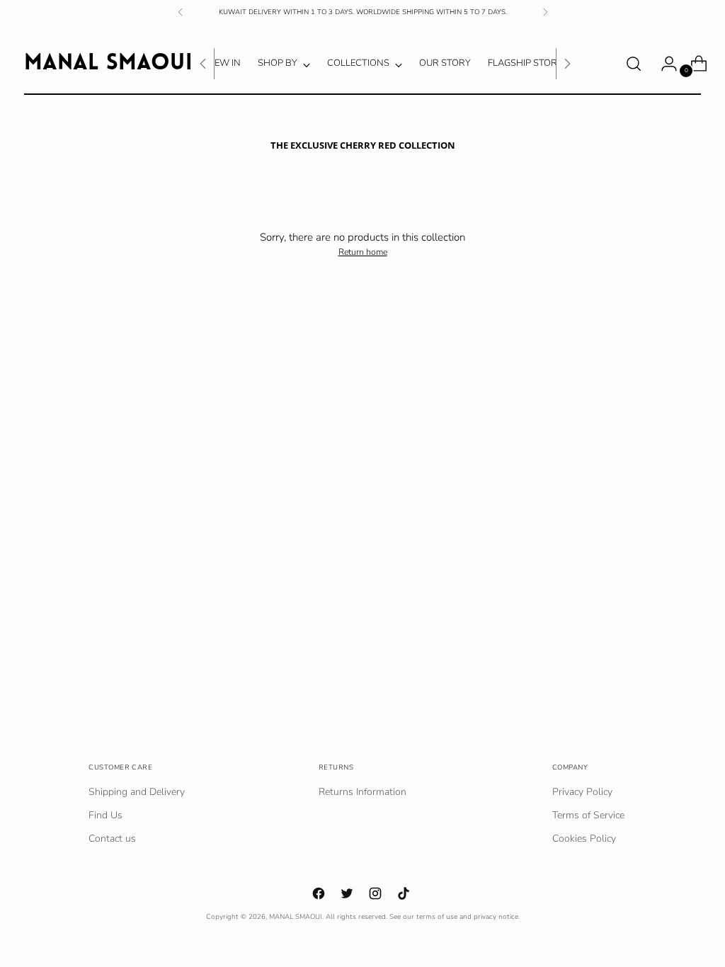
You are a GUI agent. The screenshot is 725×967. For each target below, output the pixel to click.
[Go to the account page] (663, 64)
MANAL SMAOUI (295, 916)
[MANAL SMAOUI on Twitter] (348, 895)
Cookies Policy (584, 838)
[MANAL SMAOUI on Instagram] (376, 895)
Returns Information (362, 792)
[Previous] (180, 12)
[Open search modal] (634, 64)
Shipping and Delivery (137, 792)
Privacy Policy (582, 792)
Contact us (112, 838)
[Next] (545, 12)
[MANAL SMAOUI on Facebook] (320, 895)
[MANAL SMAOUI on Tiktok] (404, 895)
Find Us (105, 815)
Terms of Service (588, 815)
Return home (362, 252)
